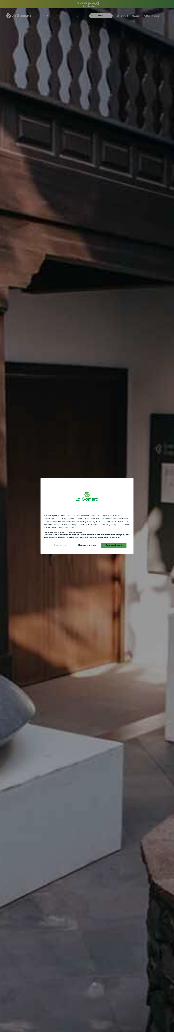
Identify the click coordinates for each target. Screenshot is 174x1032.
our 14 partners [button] (74, 516)
